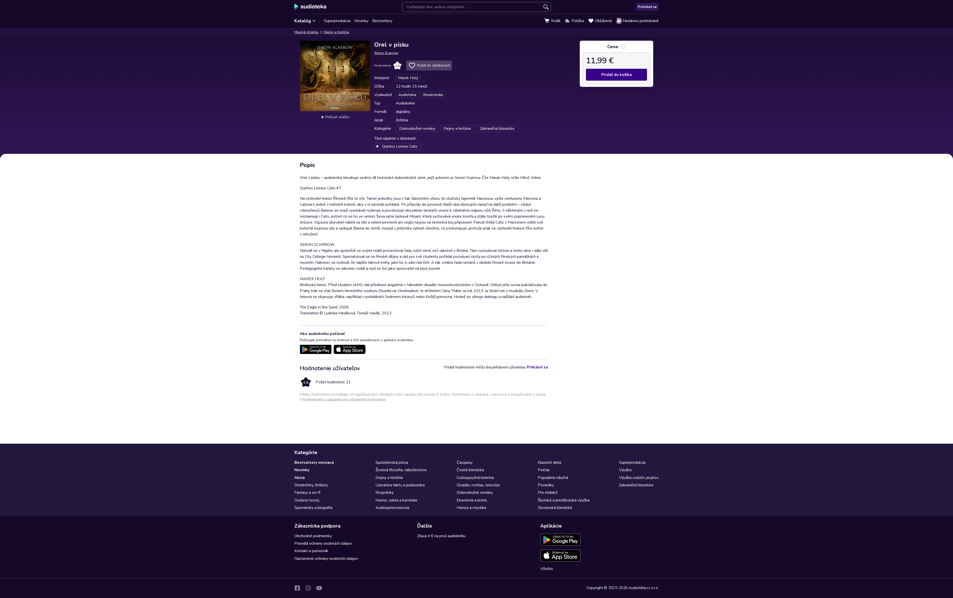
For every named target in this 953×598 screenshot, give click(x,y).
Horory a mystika (471, 507)
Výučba (625, 470)
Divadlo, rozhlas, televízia (478, 485)
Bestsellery (382, 21)
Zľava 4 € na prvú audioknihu (441, 536)
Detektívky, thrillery (311, 485)
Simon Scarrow (386, 53)
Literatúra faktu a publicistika (400, 485)
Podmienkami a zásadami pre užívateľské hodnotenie (344, 399)
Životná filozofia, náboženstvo (401, 470)
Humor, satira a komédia (396, 500)
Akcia (299, 477)
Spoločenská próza (391, 462)
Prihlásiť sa (647, 6)
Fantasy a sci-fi (307, 492)
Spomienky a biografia (313, 507)
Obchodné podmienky (313, 536)
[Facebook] (297, 588)
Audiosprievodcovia (392, 507)
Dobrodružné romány (475, 492)
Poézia (543, 470)
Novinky (361, 21)
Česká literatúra (470, 470)
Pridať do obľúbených (433, 65)
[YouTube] (319, 588)
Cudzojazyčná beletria (475, 477)
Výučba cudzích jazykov (639, 477)
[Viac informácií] (623, 46)
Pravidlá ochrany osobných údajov (323, 543)
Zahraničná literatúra (636, 485)
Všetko (546, 568)
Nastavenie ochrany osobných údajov (326, 558)
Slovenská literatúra (555, 507)
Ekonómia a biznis (472, 500)
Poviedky (546, 485)
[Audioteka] (310, 7)
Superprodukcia (337, 21)
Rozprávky (384, 492)
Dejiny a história (336, 32)
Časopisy (465, 462)
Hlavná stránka (306, 32)
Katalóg (302, 21)
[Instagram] (308, 588)
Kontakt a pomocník (311, 551)
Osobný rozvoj (306, 500)
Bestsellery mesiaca (314, 462)
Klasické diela (549, 462)
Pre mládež (547, 492)
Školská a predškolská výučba (563, 500)
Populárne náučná (553, 477)
